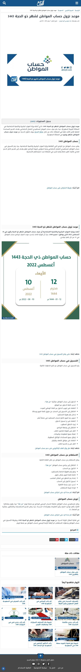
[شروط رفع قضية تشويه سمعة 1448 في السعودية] (67, 635)
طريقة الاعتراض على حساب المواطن (59, 187)
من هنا (48, 401)
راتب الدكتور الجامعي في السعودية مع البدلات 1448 (42, 644)
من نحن (60, 667)
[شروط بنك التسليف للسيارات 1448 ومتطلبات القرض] (40, 614)
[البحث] (4, 3)
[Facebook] (48, 664)
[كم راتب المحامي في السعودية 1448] (40, 593)
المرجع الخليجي (69, 10)
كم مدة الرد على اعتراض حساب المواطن (58, 492)
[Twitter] (43, 664)
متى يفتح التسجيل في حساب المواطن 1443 (54, 354)
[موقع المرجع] (40, 3)
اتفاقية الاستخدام (24, 667)
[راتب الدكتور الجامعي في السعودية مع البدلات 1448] (40, 635)
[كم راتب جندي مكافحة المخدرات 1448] (67, 614)
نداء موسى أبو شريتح (65, 21)
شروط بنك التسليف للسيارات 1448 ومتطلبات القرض (41, 623)
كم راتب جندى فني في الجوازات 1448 (16, 623)
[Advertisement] (40, 38)
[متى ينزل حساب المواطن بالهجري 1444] (67, 564)
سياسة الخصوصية (40, 667)
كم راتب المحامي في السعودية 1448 (44, 602)
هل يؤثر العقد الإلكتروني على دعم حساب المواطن (52, 448)
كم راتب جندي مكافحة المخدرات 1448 (70, 623)
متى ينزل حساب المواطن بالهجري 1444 (69, 573)
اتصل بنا (52, 667)
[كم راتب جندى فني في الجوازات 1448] (14, 614)
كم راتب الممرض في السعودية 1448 (14, 602)
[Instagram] (38, 664)
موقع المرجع (39, 131)
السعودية (60, 10)
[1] (70, 509)
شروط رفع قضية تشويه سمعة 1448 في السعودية (67, 644)
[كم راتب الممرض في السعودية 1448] (14, 593)
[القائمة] (77, 3)
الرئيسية (77, 10)
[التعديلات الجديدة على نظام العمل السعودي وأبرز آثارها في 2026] (67, 593)
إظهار (33, 121)
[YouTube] (33, 664)
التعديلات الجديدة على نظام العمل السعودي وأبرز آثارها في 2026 (68, 603)
